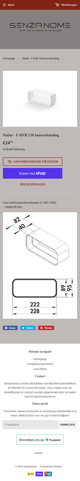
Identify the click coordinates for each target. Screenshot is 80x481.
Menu (11, 4)
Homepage (9, 58)
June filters (40, 369)
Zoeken (38, 453)
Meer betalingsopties (32, 183)
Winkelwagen (69, 4)
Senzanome (30, 466)
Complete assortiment (40, 364)
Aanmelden (67, 424)
